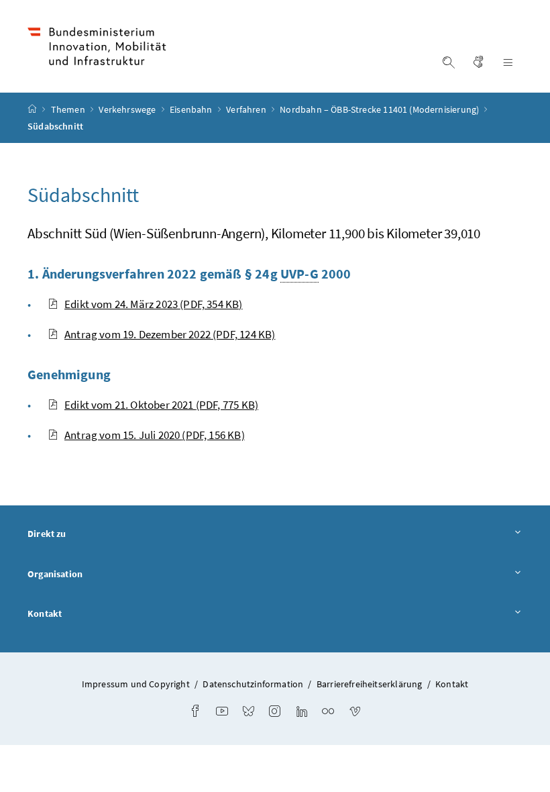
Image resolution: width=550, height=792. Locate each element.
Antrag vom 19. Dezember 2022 (169, 334)
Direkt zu (47, 534)
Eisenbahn (192, 109)
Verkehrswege (128, 109)
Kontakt (45, 613)
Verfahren (247, 109)
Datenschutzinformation (253, 684)
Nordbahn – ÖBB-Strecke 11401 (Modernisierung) (380, 109)
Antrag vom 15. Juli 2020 (154, 435)
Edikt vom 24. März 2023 (153, 304)
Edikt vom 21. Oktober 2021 (161, 404)
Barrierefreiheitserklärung (370, 684)
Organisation (55, 574)
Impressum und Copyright (136, 684)
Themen (69, 109)
